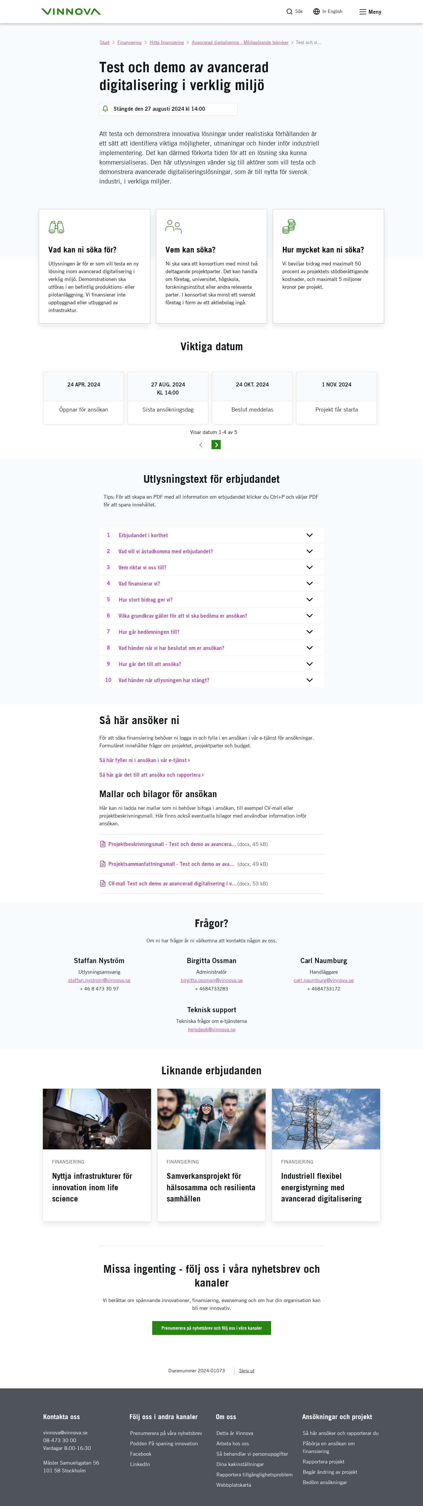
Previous (200, 444)
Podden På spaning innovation (164, 1443)
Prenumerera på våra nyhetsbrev (166, 1433)
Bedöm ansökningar (325, 1482)
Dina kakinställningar (240, 1464)
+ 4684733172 (323, 989)
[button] (71, 11)
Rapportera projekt (323, 1462)
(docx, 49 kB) (209, 864)
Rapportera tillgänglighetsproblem (254, 1474)
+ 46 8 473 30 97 (99, 989)
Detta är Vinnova (234, 1433)
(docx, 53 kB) (188, 883)
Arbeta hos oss (232, 1443)
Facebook (140, 1454)
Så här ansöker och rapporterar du (341, 1433)
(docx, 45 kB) (203, 844)
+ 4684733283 (211, 989)
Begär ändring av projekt (330, 1472)
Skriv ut (246, 1370)
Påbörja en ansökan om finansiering (329, 1447)
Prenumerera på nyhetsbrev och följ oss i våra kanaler (211, 1328)
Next (216, 444)
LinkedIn (140, 1464)
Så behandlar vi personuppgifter (252, 1454)
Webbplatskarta (233, 1485)
